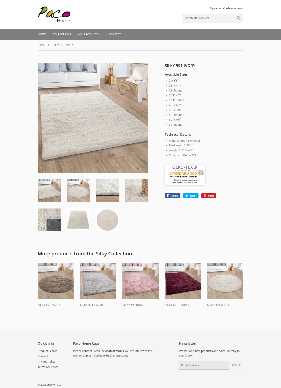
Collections (62, 34)
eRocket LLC (54, 384)
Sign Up (236, 365)
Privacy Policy (46, 361)
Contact (115, 34)
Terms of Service (48, 367)
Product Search (47, 351)
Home (42, 34)
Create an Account (233, 8)
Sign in (214, 8)
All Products (88, 34)
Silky (101, 253)
